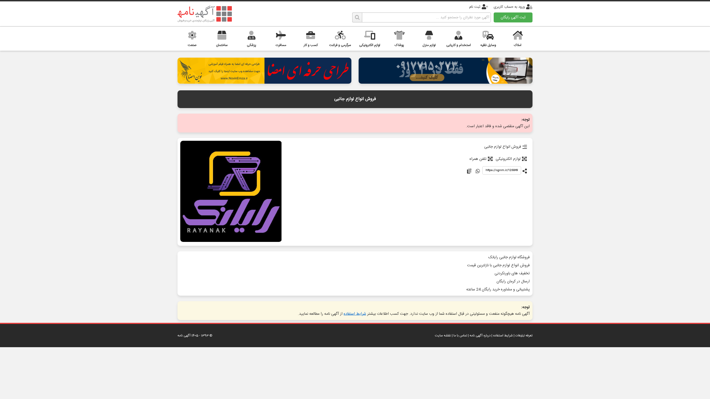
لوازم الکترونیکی (508, 159)
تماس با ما (460, 335)
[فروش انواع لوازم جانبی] (231, 192)
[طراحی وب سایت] (445, 82)
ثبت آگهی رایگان (513, 17)
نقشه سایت (443, 335)
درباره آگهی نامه (480, 335)
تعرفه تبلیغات (523, 335)
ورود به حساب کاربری (509, 7)
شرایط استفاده (355, 314)
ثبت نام (474, 7)
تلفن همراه (478, 159)
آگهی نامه (184, 335)
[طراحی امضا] (264, 82)
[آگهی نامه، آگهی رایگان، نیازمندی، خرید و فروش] (205, 14)
